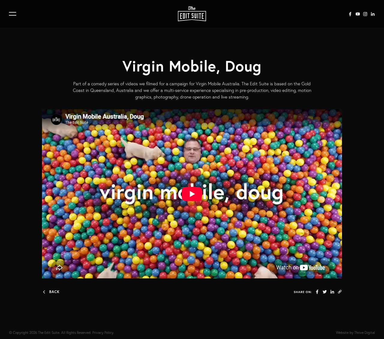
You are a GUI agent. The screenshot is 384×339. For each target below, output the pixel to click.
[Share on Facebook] (317, 291)
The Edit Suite (48, 332)
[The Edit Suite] (192, 13)
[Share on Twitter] (324, 291)
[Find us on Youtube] (358, 14)
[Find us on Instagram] (365, 14)
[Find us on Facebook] (350, 14)
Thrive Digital (364, 332)
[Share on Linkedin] (332, 291)
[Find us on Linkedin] (372, 14)
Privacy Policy (102, 332)
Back (54, 291)
